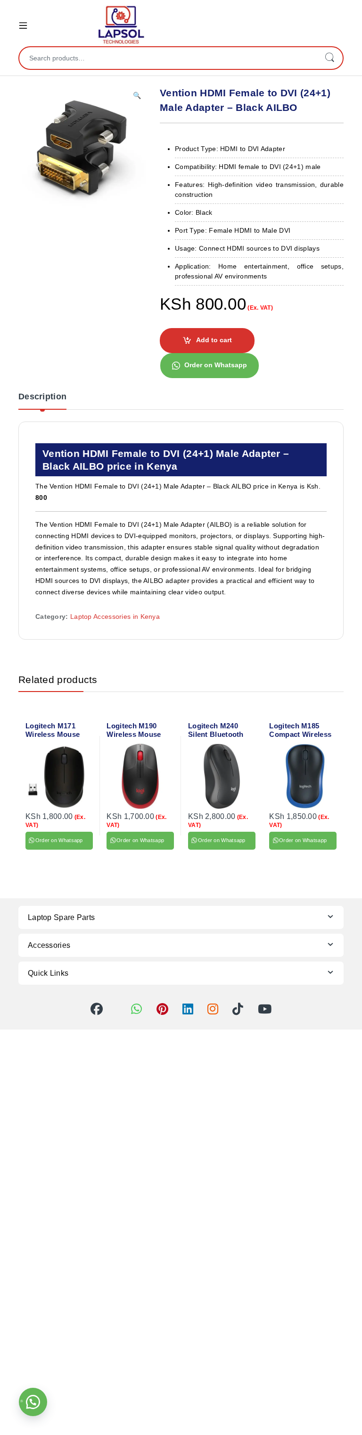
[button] (137, 95)
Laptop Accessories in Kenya (115, 616)
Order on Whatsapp (215, 365)
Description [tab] (42, 396)
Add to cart (214, 340)
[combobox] (167, 58)
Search (329, 58)
